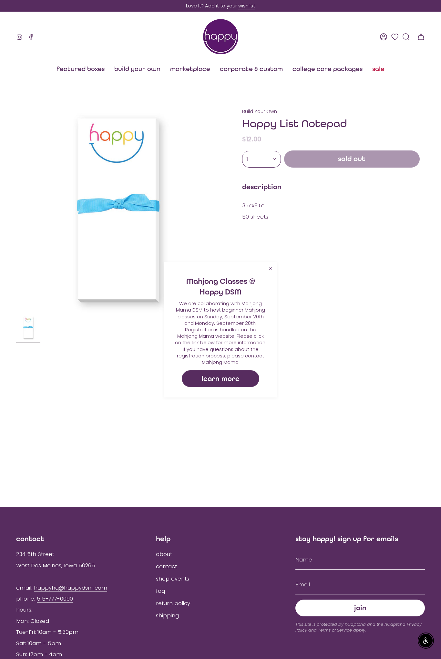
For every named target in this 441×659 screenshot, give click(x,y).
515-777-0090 (55, 598)
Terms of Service (335, 630)
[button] (190, 68)
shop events (172, 578)
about (164, 554)
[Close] (270, 268)
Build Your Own (259, 111)
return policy (173, 603)
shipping (167, 615)
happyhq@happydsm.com (70, 588)
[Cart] (421, 36)
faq (160, 591)
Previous (16, 210)
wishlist (246, 6)
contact (166, 566)
